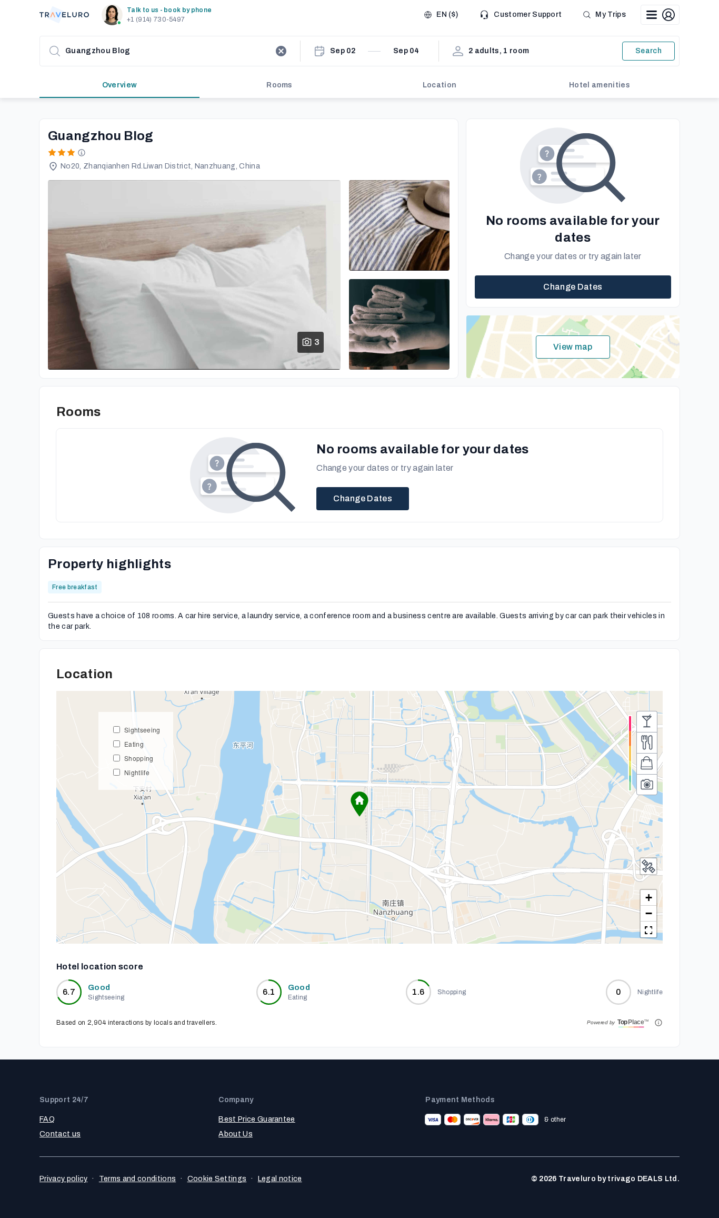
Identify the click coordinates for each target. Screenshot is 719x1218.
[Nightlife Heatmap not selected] (646, 721)
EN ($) (447, 14)
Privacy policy (63, 1179)
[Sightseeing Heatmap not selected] (646, 784)
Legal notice (280, 1179)
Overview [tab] (119, 85)
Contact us (60, 1134)
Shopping (139, 758)
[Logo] (64, 14)
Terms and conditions (137, 1179)
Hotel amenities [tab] (599, 85)
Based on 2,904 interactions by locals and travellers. (136, 1022)
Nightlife (136, 772)
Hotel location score (99, 966)
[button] (159, 14)
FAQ (47, 1119)
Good (99, 988)
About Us (235, 1134)
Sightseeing (142, 729)
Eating (134, 743)
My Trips (610, 14)
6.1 (269, 991)
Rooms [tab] (279, 85)
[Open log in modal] (660, 15)
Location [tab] (440, 85)
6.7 (69, 991)
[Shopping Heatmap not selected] (646, 763)
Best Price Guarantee (256, 1119)
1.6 (418, 991)
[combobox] (168, 51)
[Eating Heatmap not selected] (646, 742)
